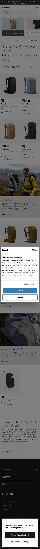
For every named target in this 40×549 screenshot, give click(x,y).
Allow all (20, 291)
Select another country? (20, 542)
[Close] (35, 521)
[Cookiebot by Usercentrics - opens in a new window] (29, 250)
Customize (19, 297)
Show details (29, 284)
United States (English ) (20, 535)
